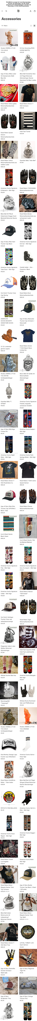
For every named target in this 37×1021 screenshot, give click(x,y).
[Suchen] (6, 11)
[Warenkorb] (35, 11)
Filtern (5, 25)
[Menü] (2, 11)
